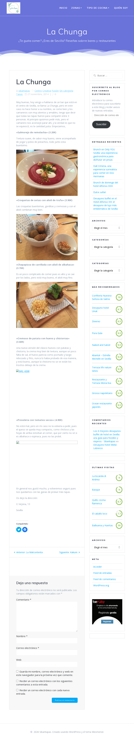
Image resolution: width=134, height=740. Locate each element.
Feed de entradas (102, 572)
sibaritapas (24, 90)
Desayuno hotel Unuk (100, 309)
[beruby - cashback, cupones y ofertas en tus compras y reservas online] (107, 623)
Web (18, 659)
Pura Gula (97, 333)
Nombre (21, 636)
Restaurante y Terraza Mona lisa (101, 381)
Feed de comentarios (104, 579)
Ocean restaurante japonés (102, 405)
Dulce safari (99, 192)
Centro (38, 90)
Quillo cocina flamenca (99, 501)
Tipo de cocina (97, 7)
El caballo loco (99, 513)
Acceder (97, 566)
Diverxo (96, 321)
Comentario (23, 599)
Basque (96, 489)
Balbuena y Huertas (102, 525)
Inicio (63, 7)
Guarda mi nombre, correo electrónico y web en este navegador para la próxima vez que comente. (44, 673)
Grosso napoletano (102, 393)
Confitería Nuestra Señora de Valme (101, 297)
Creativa (46, 90)
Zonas (75, 7)
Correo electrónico (27, 648)
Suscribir (101, 124)
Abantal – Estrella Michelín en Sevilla (101, 357)
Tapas (19, 94)
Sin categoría (66, 90)
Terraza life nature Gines (101, 369)
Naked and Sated (101, 344)
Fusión (55, 90)
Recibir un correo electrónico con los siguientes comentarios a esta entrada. (44, 682)
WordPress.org (101, 585)
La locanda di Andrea (99, 477)
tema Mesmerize (95, 731)
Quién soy (121, 7)
